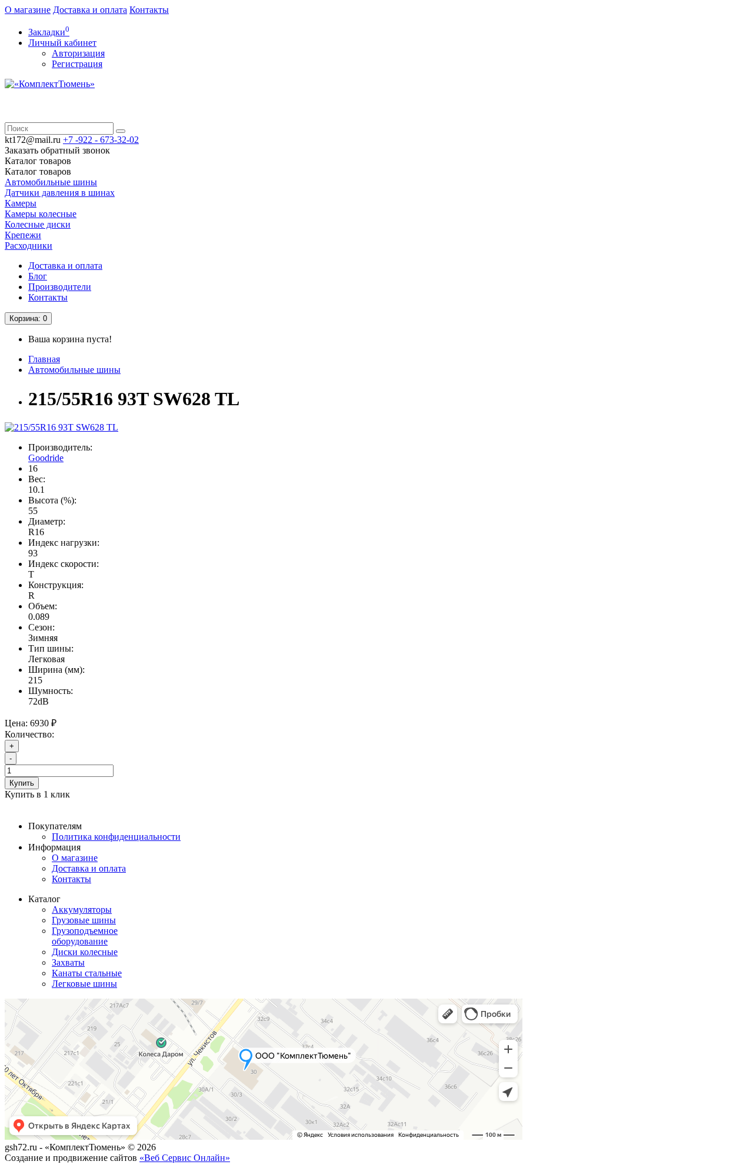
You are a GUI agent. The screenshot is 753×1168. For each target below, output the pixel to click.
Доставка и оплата (90, 10)
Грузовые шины (84, 920)
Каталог (38, 171)
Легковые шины (84, 984)
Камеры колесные (40, 214)
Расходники (28, 246)
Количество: (29, 734)
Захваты (68, 962)
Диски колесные (85, 952)
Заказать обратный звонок (57, 150)
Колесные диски (38, 224)
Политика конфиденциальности (116, 837)
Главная (44, 359)
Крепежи (23, 235)
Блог (37, 276)
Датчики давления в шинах (60, 193)
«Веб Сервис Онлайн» (184, 1158)
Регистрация (77, 64)
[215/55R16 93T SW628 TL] (61, 427)
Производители (59, 287)
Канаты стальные (87, 973)
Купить (21, 783)
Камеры (20, 203)
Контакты (149, 10)
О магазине (28, 10)
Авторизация (78, 53)
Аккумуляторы (82, 910)
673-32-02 (101, 140)
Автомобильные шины (51, 182)
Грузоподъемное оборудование (85, 936)
